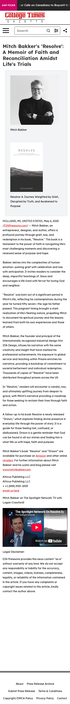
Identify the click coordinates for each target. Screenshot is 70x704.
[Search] (48, 30)
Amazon (41, 455)
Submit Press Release (21, 691)
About (19, 683)
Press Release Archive (40, 683)
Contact (62, 698)
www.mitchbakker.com (17, 469)
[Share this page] (65, 30)
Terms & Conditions (50, 691)
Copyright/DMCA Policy (18, 698)
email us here (11, 490)
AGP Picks (8, 5)
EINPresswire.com (15, 225)
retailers (8, 460)
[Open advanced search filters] (56, 30)
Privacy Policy (45, 698)
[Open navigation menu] (6, 30)
